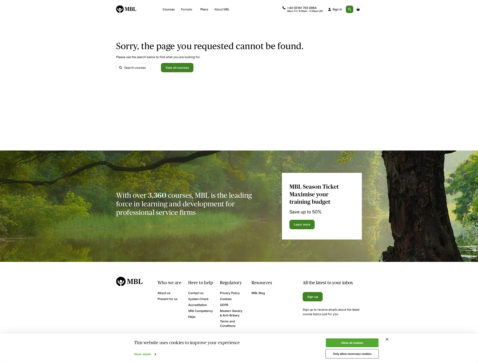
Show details (142, 354)
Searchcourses (135, 67)
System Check (198, 299)
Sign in (337, 9)
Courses (169, 9)
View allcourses (177, 67)
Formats (186, 9)
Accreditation (197, 305)
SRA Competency (200, 311)
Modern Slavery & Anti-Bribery (231, 313)
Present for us (168, 299)
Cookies (226, 299)
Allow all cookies (352, 342)
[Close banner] (387, 339)
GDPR (224, 305)
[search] (349, 9)
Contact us (196, 293)
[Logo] (126, 9)
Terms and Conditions (228, 323)
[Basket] (358, 9)
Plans (204, 9)
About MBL (222, 9)
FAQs (191, 317)
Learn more (302, 224)
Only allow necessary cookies (352, 353)
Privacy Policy (230, 293)
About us (164, 293)
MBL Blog (258, 293)
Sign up (312, 297)
